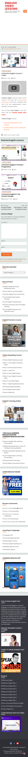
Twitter (14, 743)
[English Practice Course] (14, 346)
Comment (4, 222)
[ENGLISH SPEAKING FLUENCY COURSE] (11, 645)
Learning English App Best (11, 538)
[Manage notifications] (24, 753)
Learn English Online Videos (12, 389)
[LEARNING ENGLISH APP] (14, 588)
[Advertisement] (14, 29)
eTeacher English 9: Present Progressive (12, 166)
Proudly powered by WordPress (13, 751)
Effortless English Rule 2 (10, 686)
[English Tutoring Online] (14, 424)
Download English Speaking (12, 386)
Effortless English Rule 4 (10, 691)
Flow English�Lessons (16, 508)
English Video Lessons (11, 6)
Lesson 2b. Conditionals (18, 521)
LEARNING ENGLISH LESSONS (13, 437)
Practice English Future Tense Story (14, 294)
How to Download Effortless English (13, 703)
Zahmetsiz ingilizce (9, 549)
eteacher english (15, 135)
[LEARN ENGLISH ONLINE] (12, 495)
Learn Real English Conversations (12, 706)
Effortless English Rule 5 (10, 694)
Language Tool (8, 535)
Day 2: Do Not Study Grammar (13, 367)
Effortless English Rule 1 (10, 683)
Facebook (11, 743)
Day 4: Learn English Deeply (12, 373)
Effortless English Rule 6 (10, 697)
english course (7, 135)
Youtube (17, 743)
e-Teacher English (6, 70)
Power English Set (9, 392)
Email (3, 247)
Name (3, 241)
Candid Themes (18, 753)
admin (14, 78)
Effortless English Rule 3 (10, 689)
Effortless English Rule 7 (10, 700)
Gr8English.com (5, 622)
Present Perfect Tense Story (12, 460)
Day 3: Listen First (9, 370)
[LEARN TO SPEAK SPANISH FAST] (11, 672)
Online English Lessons (10, 541)
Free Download (14, 511)
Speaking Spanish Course (11, 546)
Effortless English (8, 680)
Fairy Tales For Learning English (13, 291)
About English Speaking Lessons (13, 360)
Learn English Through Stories (12, 302)
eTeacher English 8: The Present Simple (11, 195)
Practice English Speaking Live (13, 543)
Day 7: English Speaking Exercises (14, 384)
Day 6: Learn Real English (11, 381)
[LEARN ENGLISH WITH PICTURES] (11, 731)
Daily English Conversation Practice (14, 463)
